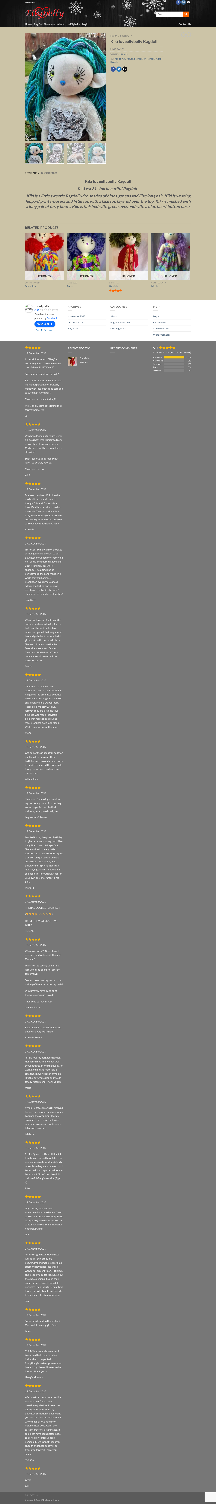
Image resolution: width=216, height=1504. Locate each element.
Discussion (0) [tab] (49, 173)
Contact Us (185, 24)
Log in (156, 316)
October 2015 (75, 322)
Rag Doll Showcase (44, 24)
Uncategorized (118, 328)
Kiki (128, 58)
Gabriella (113, 286)
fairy (124, 58)
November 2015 (76, 316)
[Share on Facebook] (113, 69)
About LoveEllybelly (68, 24)
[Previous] (30, 87)
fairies (118, 58)
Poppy (70, 286)
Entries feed (159, 322)
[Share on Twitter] (119, 69)
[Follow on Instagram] (183, 2)
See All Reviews (44, 330)
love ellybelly (137, 58)
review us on (43, 323)
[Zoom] (29, 137)
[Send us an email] (188, 2)
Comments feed (161, 328)
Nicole (154, 286)
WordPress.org (161, 334)
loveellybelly (149, 58)
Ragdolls (114, 62)
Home (28, 24)
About (113, 316)
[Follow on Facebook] (178, 2)
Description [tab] (32, 173)
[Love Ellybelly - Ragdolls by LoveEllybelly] (45, 13)
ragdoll (159, 58)
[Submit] (185, 14)
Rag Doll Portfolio (120, 322)
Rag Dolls (126, 36)
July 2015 (73, 328)
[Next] (100, 87)
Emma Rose (30, 286)
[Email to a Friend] (124, 69)
